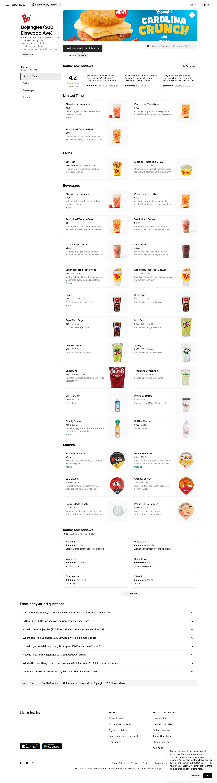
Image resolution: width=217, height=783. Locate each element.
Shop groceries (161, 742)
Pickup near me (161, 730)
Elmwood (84, 683)
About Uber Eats (162, 736)
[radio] (71, 55)
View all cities (160, 718)
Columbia (68, 683)
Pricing (146, 763)
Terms (134, 763)
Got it (208, 775)
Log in (193, 5)
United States (29, 683)
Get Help (113, 712)
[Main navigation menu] (7, 4)
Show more (131, 593)
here (200, 769)
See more (190, 66)
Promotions (114, 742)
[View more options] (192, 15)
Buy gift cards (116, 718)
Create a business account (123, 736)
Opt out (196, 775)
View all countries (162, 724)
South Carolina (50, 683)
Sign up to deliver (118, 730)
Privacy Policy (118, 763)
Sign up (205, 5)
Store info (28, 54)
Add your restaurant (119, 724)
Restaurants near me (164, 712)
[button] (108, 613)
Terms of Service (148, 768)
